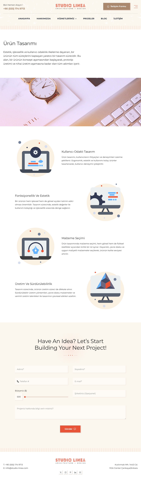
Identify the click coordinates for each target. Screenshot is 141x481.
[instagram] (66, 472)
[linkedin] (75, 472)
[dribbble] (80, 472)
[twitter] (61, 472)
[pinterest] (70, 472)
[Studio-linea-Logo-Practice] (70, 5)
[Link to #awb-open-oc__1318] (136, 6)
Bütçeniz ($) (21, 391)
